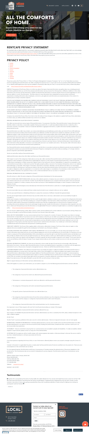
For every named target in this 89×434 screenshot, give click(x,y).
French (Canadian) (14, 68)
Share (81, 394)
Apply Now (11, 35)
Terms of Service (47, 425)
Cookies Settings (57, 430)
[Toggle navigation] (81, 6)
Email (35, 417)
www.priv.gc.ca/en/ (18, 364)
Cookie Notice (5, 432)
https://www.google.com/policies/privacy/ (23, 207)
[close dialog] (55, 404)
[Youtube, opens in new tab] (78, 5)
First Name (36, 414)
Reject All (68, 430)
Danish (11, 64)
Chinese (12, 78)
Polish (11, 74)
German (12, 71)
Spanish (12, 76)
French (11, 69)
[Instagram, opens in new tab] (75, 5)
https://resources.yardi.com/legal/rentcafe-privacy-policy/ (22, 53)
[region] (44, 430)
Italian (11, 73)
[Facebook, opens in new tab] (72, 5)
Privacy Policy (36, 425)
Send (36, 420)
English (11, 63)
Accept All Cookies (78, 430)
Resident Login (54, 5)
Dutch (11, 66)
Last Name (48, 414)
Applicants (66, 5)
